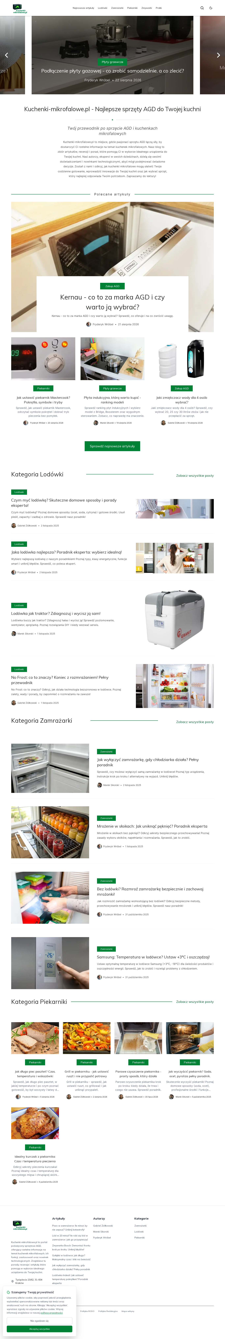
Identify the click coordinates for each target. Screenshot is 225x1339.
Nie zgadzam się (39, 1320)
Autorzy (99, 1218)
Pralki (159, 7)
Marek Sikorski (101, 1231)
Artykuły (58, 1218)
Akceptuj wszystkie (39, 1328)
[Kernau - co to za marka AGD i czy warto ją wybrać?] (112, 267)
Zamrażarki (117, 7)
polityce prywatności (52, 1312)
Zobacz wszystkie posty (195, 475)
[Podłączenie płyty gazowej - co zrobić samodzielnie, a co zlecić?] (112, 55)
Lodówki (102, 7)
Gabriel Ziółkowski (103, 1225)
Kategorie (141, 1218)
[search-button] (202, 8)
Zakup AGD (112, 286)
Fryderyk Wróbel (102, 1237)
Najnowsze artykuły (83, 7)
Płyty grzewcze (112, 62)
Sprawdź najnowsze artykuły (112, 446)
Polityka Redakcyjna (108, 1311)
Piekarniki (132, 7)
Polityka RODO (87, 1311)
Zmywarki (146, 7)
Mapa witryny (128, 1311)
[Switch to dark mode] (211, 8)
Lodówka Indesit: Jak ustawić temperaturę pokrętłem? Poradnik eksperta (70, 1279)
